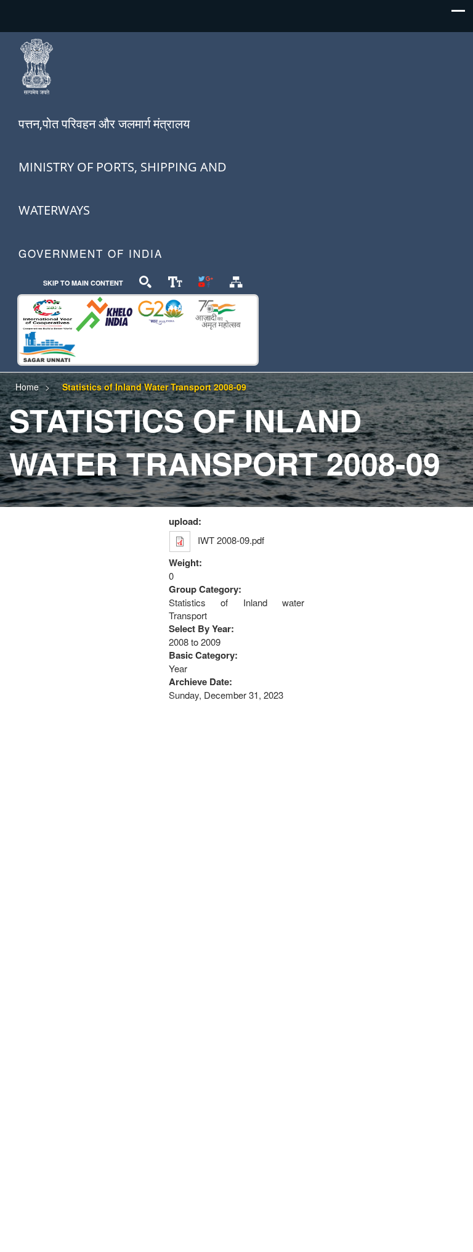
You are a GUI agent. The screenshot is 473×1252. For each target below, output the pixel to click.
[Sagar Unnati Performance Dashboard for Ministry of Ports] (47, 345)
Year (178, 668)
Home (27, 387)
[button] (458, 14)
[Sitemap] (236, 281)
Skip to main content (83, 282)
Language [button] (59, 305)
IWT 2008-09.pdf (231, 539)
